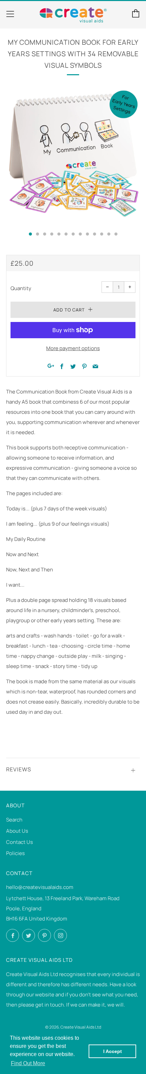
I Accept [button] (112, 1051)
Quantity (21, 288)
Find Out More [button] (28, 1063)
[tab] (30, 234)
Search (14, 819)
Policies (15, 853)
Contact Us (19, 842)
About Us (17, 830)
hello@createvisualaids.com (39, 887)
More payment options (73, 348)
